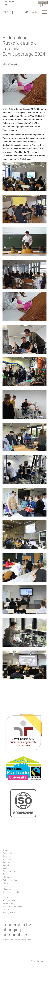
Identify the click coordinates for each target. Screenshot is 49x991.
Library (6, 886)
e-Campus (7, 877)
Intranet (6, 883)
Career (5, 874)
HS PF (7, 3)
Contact (6, 897)
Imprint (6, 909)
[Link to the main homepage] (43, 4)
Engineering (8, 853)
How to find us (9, 900)
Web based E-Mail (10, 880)
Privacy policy (9, 912)
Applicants (7, 859)
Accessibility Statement (13, 906)
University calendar (11, 892)
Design (6, 850)
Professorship (9, 871)
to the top (38, 961)
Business (7, 856)
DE (33, 11)
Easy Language (9, 903)
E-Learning (7, 889)
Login (5, 11)
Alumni (6, 865)
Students (6, 862)
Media (5, 868)
